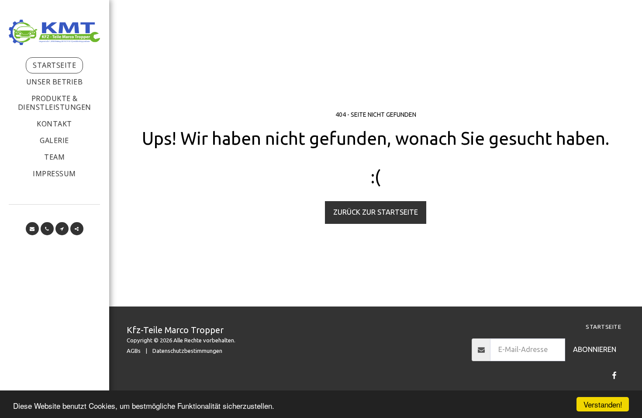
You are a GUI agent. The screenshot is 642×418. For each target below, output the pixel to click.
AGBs (134, 351)
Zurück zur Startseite (375, 212)
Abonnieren (594, 349)
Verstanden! (602, 404)
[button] (32, 228)
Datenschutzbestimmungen (187, 351)
